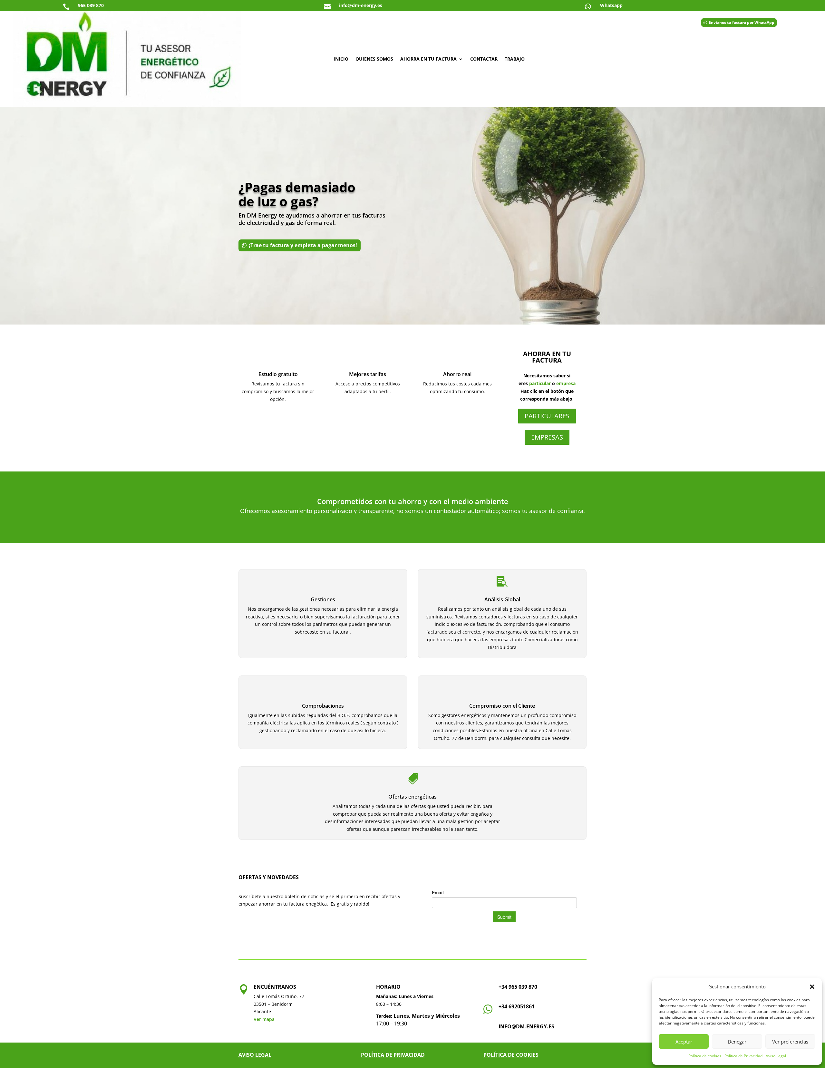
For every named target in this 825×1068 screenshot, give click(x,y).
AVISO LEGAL (254, 1054)
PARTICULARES (547, 416)
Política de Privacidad (743, 1056)
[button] (812, 987)
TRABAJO (515, 59)
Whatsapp (611, 5)
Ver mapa (264, 1019)
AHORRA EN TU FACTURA (428, 59)
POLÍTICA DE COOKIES (511, 1054)
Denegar (737, 1041)
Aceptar (683, 1041)
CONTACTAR (484, 59)
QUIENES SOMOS (374, 59)
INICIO (341, 59)
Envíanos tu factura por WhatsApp (741, 22)
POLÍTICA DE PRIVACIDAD (393, 1054)
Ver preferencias (790, 1041)
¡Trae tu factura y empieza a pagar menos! (303, 245)
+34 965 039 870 (518, 986)
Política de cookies (704, 1056)
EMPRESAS (547, 437)
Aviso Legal (776, 1056)
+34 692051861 (517, 1006)
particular (540, 383)
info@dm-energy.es (526, 1026)
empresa (566, 383)
